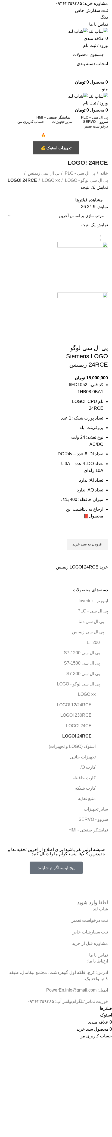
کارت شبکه (85, 788)
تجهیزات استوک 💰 (56, 148)
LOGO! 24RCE (77, 736)
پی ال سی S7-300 (83, 673)
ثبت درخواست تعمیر (89, 920)
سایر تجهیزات (96, 809)
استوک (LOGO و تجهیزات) (72, 746)
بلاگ (104, 17)
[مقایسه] (101, 337)
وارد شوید (87, 902)
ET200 (93, 642)
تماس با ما (98, 24)
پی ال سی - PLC (92, 611)
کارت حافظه (84, 778)
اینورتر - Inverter (93, 600)
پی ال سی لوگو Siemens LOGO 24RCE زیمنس (87, 356)
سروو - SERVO (93, 819)
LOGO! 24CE (79, 725)
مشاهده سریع (101, 557)
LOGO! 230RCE (76, 715)
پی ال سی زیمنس (88, 632)
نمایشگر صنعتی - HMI (88, 830)
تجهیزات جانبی (83, 757)
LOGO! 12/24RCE (74, 705)
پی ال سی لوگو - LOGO (78, 684)
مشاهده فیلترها (89, 200)
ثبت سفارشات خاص (89, 932)
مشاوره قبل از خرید (90, 943)
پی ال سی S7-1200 (82, 652)
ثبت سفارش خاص (91, 10)
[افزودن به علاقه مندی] (101, 532)
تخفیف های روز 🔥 (56, 135)
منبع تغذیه (87, 798)
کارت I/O (87, 767)
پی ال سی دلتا (91, 621)
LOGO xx (87, 694)
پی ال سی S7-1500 (82, 663)
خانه (103, 173)
